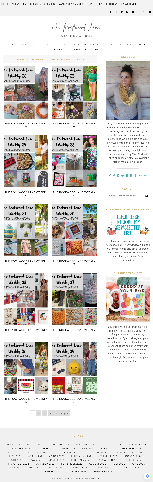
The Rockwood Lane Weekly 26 (26, 400)
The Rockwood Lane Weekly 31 (26, 263)
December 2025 (111, 444)
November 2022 (107, 456)
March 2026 (35, 444)
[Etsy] (138, 12)
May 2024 (88, 448)
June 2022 (16, 459)
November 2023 (18, 452)
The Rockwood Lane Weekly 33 (74, 194)
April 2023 (35, 456)
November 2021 (18, 463)
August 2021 (97, 463)
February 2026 (59, 444)
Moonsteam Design (94, 478)
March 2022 (57, 459)
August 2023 (97, 452)
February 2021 (81, 467)
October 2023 (45, 452)
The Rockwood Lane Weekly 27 (74, 332)
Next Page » (61, 413)
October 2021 (45, 463)
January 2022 (107, 459)
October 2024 (46, 448)
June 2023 (138, 452)
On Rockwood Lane (76, 30)
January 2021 (107, 467)
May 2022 (36, 459)
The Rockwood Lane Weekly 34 (26, 194)
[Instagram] (116, 12)
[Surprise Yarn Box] (128, 323)
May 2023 (15, 456)
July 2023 (119, 452)
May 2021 (16, 467)
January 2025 (21, 448)
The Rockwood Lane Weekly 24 (74, 400)
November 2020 (49, 471)
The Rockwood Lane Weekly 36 (26, 125)
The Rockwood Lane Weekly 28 (26, 332)
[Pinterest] (105, 12)
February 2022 (81, 459)
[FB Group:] (127, 12)
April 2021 (35, 467)
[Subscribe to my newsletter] (128, 237)
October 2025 (137, 444)
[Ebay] (144, 12)
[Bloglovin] (121, 12)
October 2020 (76, 471)
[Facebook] (110, 12)
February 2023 (81, 456)
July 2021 (119, 463)
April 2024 (107, 448)
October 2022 (134, 456)
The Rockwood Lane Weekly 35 (74, 125)
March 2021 (57, 467)
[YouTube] (150, 12)
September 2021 (71, 463)
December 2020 (133, 467)
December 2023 (131, 448)
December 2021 (133, 459)
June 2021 (138, 463)
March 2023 (56, 456)
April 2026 (13, 444)
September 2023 (71, 452)
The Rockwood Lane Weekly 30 (74, 263)
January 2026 (85, 444)
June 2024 (68, 448)
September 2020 (103, 471)
